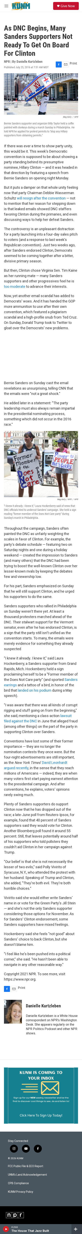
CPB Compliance (18, 1183)
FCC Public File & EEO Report (25, 1166)
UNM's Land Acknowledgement (27, 1174)
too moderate (14, 286)
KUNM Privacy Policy (20, 1191)
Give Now (68, 6)
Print (73, 63)
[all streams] (76, 1229)
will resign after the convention (41, 198)
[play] (6, 1229)
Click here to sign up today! (41, 1115)
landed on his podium (34, 690)
